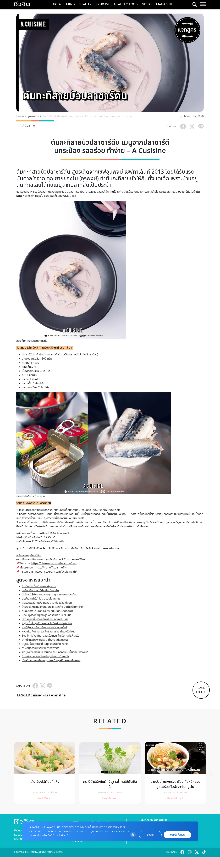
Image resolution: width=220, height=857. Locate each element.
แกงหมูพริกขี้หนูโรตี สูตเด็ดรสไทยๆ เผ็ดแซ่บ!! (46, 615)
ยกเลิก (150, 835)
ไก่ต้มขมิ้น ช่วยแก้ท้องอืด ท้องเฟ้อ (40, 590)
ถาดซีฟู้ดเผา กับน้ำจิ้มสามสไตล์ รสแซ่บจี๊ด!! (44, 627)
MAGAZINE (164, 4)
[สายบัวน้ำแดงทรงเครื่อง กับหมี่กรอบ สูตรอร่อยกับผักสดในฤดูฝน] (175, 773)
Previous (9, 773)
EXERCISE (102, 4)
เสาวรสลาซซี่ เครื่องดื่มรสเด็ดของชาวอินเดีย (45, 619)
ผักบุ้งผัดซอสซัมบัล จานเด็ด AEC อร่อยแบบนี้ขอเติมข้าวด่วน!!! (55, 652)
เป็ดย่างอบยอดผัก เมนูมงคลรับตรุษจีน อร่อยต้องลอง (51, 660)
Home (20, 116)
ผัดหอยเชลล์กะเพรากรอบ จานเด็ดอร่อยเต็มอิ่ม (47, 603)
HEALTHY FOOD (126, 4)
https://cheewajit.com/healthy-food (53, 563)
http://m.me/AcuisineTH (51, 568)
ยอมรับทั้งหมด (177, 835)
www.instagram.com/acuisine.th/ (56, 572)
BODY (57, 4)
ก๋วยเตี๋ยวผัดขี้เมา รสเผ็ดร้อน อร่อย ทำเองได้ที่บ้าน (49, 632)
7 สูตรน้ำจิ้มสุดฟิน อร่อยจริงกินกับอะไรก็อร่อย (47, 623)
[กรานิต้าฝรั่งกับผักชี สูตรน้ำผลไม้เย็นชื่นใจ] (110, 773)
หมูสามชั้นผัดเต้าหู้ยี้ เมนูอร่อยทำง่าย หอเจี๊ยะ (45, 644)
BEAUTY (85, 4)
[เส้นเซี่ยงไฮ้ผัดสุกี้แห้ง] (44, 773)
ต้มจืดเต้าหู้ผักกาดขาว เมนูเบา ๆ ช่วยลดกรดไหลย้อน (50, 594)
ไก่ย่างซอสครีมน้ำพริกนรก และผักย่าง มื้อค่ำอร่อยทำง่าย (52, 607)
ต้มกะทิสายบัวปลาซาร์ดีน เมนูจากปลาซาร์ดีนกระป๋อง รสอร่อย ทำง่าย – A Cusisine (87, 116)
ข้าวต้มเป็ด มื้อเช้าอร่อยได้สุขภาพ (39, 586)
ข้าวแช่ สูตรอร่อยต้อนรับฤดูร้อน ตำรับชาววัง (45, 656)
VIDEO (147, 4)
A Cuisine (29, 126)
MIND (70, 4)
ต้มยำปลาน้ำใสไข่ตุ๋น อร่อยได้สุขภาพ (41, 599)
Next (211, 773)
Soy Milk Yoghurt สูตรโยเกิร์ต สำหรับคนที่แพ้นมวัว (50, 636)
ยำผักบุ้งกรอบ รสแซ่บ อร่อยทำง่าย (40, 648)
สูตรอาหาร (33, 116)
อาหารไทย (58, 695)
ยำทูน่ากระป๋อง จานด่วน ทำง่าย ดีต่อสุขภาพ (45, 640)
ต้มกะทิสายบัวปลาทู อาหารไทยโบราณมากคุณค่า (47, 611)
